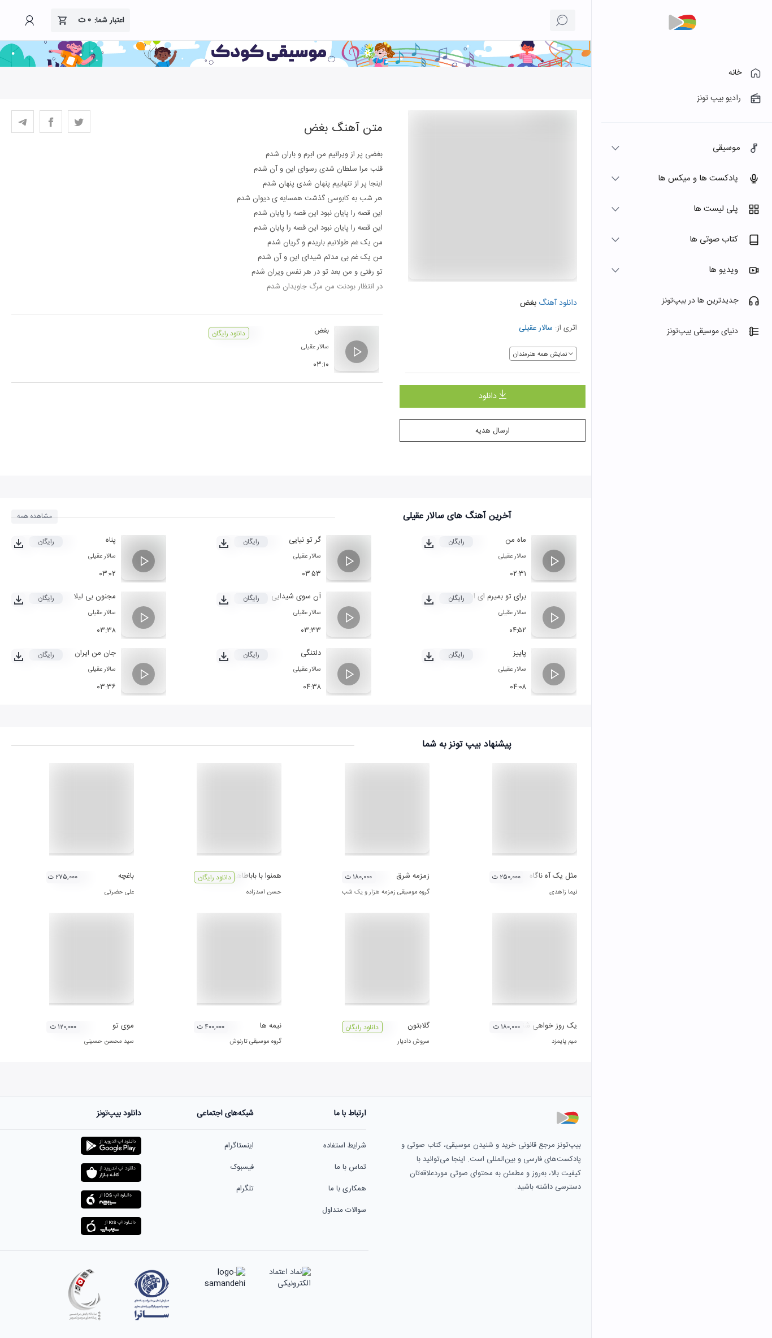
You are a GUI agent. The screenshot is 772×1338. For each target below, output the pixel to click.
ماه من (515, 540)
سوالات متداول (344, 1210)
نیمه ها (270, 1026)
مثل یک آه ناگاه (553, 876)
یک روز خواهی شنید (546, 1026)
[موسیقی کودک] (295, 65)
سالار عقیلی (536, 328)
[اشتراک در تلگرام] (22, 121)
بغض (321, 331)
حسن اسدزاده (263, 892)
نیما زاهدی (563, 892)
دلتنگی (311, 653)
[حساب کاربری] (29, 20)
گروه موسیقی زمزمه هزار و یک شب (386, 892)
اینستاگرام (239, 1146)
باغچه (126, 876)
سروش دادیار (413, 1042)
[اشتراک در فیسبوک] (51, 121)
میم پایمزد (564, 1042)
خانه (734, 73)
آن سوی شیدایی (296, 596)
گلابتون (418, 1026)
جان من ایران (95, 653)
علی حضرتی (119, 892)
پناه (111, 540)
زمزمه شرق (413, 876)
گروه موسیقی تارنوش (255, 1042)
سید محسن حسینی (109, 1042)
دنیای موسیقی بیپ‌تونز (702, 331)
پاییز (519, 653)
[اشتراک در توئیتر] (79, 121)
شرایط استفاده (344, 1146)
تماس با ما (350, 1167)
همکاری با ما (347, 1188)
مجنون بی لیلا (94, 596)
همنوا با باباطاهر (257, 876)
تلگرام (245, 1188)
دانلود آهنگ (556, 303)
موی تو (123, 1026)
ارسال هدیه (492, 431)
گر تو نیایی (305, 540)
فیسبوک (242, 1167)
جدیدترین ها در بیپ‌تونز (700, 301)
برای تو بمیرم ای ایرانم (493, 596)
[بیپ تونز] (682, 23)
